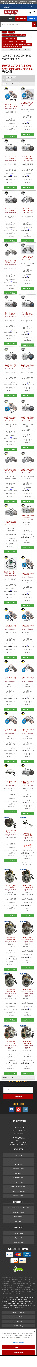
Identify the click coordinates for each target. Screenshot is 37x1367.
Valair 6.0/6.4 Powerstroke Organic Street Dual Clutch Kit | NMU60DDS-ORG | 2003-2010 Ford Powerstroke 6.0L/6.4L (10, 1043)
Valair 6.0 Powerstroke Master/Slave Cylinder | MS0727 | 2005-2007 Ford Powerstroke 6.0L (27, 835)
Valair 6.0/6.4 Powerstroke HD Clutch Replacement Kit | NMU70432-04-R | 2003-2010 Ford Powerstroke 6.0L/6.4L (27, 887)
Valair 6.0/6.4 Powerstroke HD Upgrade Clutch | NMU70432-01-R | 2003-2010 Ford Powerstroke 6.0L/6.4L (10, 991)
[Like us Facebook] (11, 1109)
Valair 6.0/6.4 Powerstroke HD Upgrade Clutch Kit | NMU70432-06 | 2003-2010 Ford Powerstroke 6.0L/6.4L (10, 939)
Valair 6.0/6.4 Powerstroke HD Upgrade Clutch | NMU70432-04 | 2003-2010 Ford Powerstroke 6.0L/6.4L (27, 991)
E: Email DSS (18, 1134)
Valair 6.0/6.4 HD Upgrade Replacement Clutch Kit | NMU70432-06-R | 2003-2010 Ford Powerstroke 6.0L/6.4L (10, 887)
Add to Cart (10, 861)
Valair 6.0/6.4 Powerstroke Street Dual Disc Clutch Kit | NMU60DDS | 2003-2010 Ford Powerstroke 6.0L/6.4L (27, 1043)
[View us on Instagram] (25, 1109)
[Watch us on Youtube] (18, 1109)
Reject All (18, 1347)
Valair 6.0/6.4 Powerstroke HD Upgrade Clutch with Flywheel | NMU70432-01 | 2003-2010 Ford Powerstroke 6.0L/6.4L (27, 939)
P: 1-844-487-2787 (18, 1127)
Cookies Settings (18, 1342)
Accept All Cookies (18, 1352)
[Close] (34, 1331)
